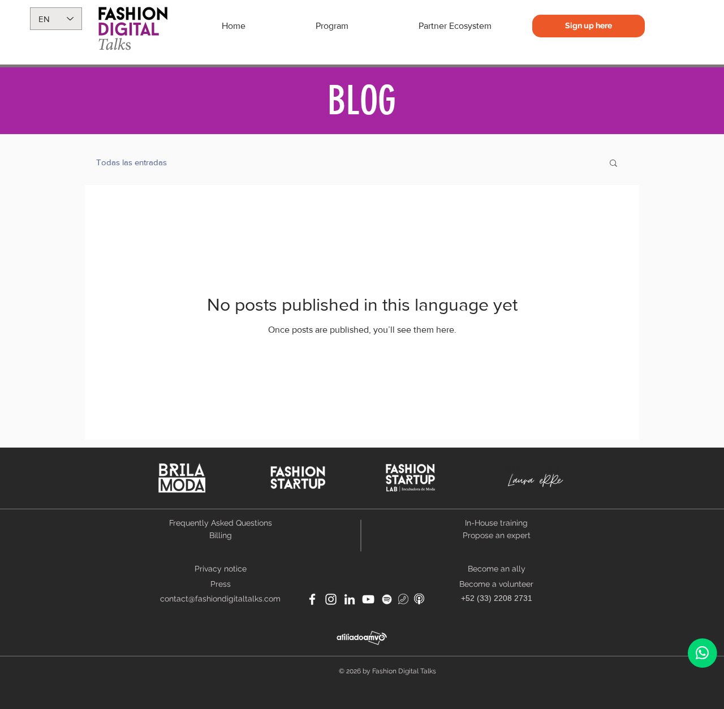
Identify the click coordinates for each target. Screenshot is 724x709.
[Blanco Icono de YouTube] (368, 599)
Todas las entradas (131, 162)
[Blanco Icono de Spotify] (387, 599)
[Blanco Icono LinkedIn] (349, 599)
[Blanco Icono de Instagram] (331, 599)
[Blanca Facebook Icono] (312, 599)
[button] (613, 164)
